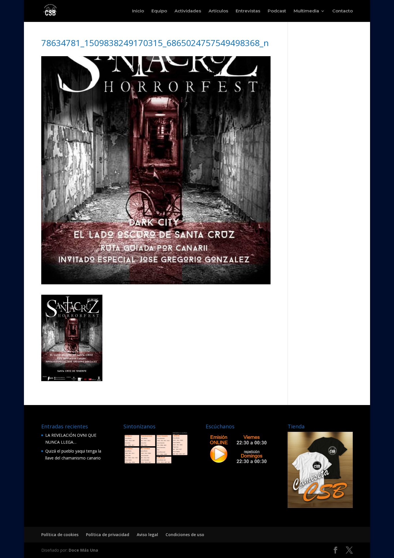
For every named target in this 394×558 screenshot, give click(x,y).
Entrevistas (248, 11)
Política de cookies (59, 534)
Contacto (342, 11)
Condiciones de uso (185, 534)
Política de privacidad (107, 534)
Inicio (138, 11)
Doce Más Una (83, 550)
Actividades (188, 11)
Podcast (277, 11)
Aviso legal (147, 534)
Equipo (159, 11)
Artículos (218, 11)
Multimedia (306, 11)
